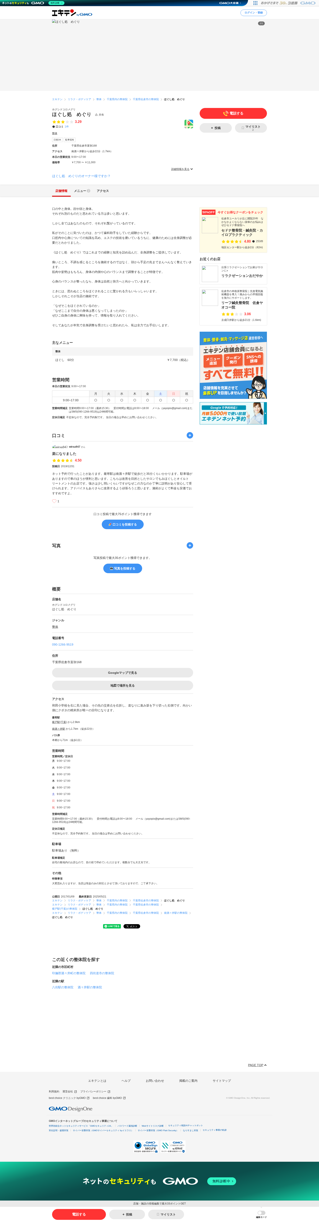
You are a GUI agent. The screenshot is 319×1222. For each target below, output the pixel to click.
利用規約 (54, 1091)
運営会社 (67, 1091)
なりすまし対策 (190, 1130)
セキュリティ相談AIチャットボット (185, 1125)
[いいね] (54, 501)
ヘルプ (126, 1080)
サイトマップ (222, 1080)
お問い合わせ (155, 1080)
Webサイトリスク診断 (153, 1126)
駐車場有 (69, 140)
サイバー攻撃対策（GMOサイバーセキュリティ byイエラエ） (103, 1130)
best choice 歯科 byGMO (107, 1098)
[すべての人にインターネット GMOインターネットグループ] (288, 3)
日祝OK (57, 140)
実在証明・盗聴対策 (58, 1130)
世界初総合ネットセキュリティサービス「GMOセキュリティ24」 (81, 1126)
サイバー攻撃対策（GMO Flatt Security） (158, 1130)
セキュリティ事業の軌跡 (215, 1130)
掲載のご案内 (188, 1080)
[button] (261, 1214)
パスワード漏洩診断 (127, 1126)
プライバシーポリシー (93, 1091)
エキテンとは (97, 1080)
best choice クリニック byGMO (67, 1098)
